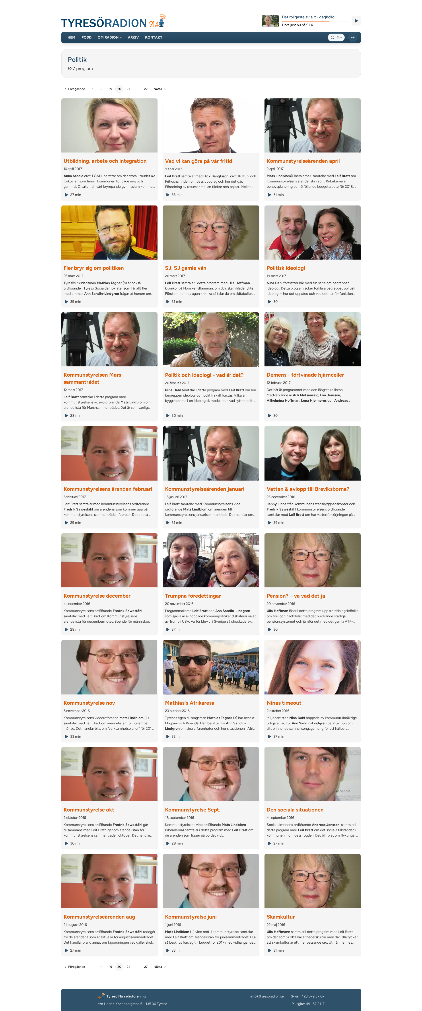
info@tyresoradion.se (267, 996)
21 (128, 89)
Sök (339, 37)
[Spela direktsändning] (356, 20)
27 (146, 89)
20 (119, 89)
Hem (71, 37)
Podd (86, 37)
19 (110, 89)
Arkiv (133, 37)
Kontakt (153, 37)
